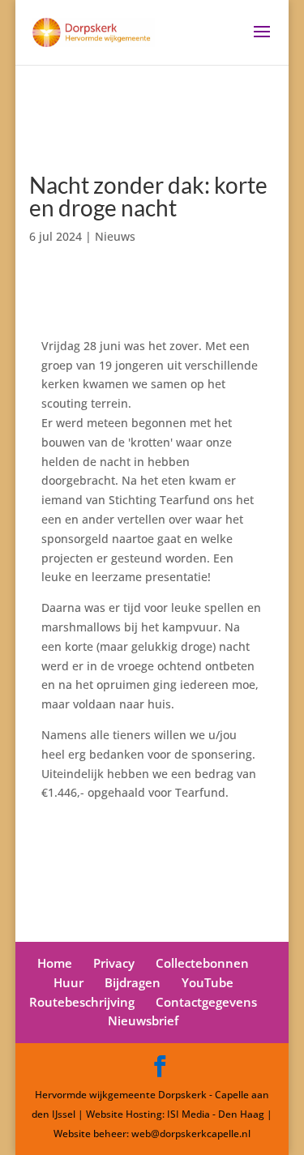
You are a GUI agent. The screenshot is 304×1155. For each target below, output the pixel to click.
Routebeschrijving (82, 1002)
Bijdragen (133, 982)
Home (54, 963)
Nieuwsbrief (143, 1020)
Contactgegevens (206, 1002)
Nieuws (115, 236)
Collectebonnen (202, 963)
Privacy (114, 963)
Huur (68, 982)
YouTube (207, 982)
